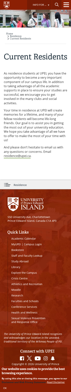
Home (9, 33)
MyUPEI (16, 244)
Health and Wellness (24, 312)
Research (17, 295)
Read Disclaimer (56, 382)
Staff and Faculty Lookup (26, 255)
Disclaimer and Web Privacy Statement (24, 382)
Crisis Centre (19, 278)
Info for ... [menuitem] (36, 6)
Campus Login (33, 244)
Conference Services (24, 307)
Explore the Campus (24, 272)
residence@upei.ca (17, 156)
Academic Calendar (23, 238)
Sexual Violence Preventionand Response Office (28, 320)
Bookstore (17, 250)
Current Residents (20, 38)
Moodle (16, 290)
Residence (16, 36)
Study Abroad (20, 261)
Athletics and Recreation (26, 284)
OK (5, 388)
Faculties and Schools (25, 301)
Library (15, 267)
